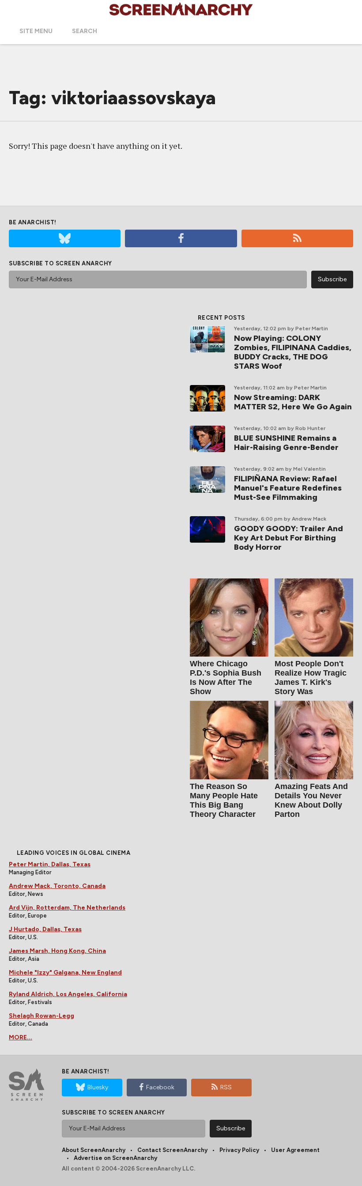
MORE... (20, 1037)
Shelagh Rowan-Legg (41, 1016)
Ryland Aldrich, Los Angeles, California (68, 994)
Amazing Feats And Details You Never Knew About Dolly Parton (311, 800)
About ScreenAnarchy (93, 1150)
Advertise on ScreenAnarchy (115, 1158)
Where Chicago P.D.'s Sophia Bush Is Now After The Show (225, 677)
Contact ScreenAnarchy (172, 1150)
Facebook (160, 1087)
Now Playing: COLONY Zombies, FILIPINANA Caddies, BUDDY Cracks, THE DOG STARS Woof (292, 352)
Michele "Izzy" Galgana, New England (65, 972)
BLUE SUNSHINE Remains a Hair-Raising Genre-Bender (286, 442)
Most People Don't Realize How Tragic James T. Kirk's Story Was (311, 677)
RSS (226, 1087)
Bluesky (97, 1087)
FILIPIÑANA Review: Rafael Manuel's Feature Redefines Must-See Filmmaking (288, 488)
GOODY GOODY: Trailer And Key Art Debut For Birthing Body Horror (288, 538)
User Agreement (295, 1150)
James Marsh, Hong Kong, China (57, 951)
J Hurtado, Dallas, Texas (45, 929)
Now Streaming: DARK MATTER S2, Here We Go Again (293, 402)
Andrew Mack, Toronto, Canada (57, 886)
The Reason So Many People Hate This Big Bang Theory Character (224, 800)
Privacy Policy (239, 1150)
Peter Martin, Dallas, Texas (49, 864)
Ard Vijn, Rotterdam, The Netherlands (67, 907)
